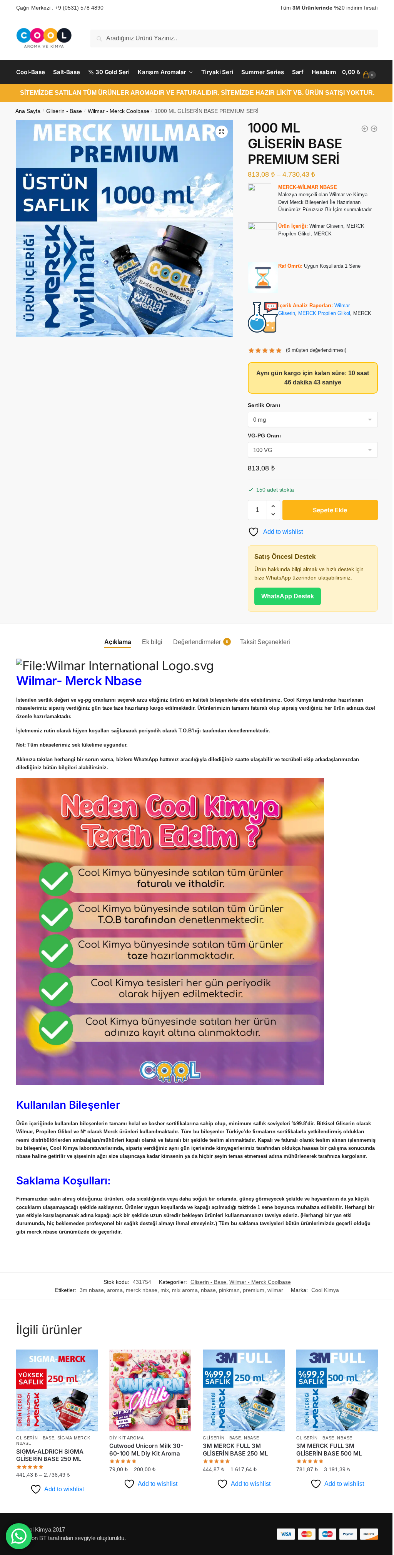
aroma (112, 1321)
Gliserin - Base (64, 134)
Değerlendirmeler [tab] (194, 665)
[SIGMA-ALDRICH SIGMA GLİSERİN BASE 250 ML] (56, 1421)
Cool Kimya (322, 1321)
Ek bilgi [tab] (149, 665)
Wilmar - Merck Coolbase (118, 134)
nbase (205, 1321)
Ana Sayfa (27, 134)
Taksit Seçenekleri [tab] (262, 665)
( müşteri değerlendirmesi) (312, 373)
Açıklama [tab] (114, 665)
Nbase (248, 1468)
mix (162, 1321)
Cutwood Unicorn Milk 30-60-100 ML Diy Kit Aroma (145, 1479)
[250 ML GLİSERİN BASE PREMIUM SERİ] (359, 152)
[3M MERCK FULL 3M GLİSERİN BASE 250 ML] (240, 1421)
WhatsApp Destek (283, 619)
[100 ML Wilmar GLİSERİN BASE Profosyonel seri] (368, 152)
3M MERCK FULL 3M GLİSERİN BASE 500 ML (324, 1479)
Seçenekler (56, 1534)
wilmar (272, 1321)
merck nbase (139, 1321)
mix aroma (182, 1321)
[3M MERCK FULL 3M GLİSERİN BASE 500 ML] (332, 1421)
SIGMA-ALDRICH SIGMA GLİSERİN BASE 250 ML (49, 1484)
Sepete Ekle (325, 533)
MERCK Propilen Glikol (320, 336)
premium (251, 1321)
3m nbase (89, 1321)
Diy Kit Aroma (125, 1468)
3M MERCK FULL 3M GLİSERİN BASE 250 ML (232, 1479)
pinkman (226, 1321)
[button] (218, 155)
